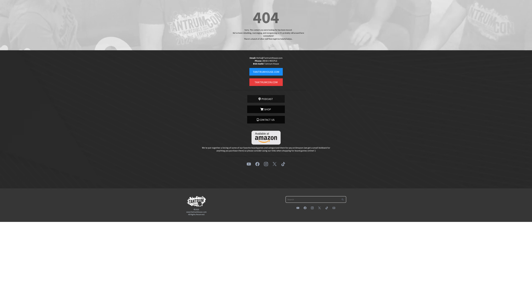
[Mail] (333, 208)
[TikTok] (283, 164)
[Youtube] (249, 164)
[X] (274, 164)
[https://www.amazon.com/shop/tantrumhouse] (266, 137)
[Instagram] (266, 164)
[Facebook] (257, 164)
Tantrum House (271, 63)
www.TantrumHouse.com (196, 212)
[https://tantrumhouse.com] (196, 201)
